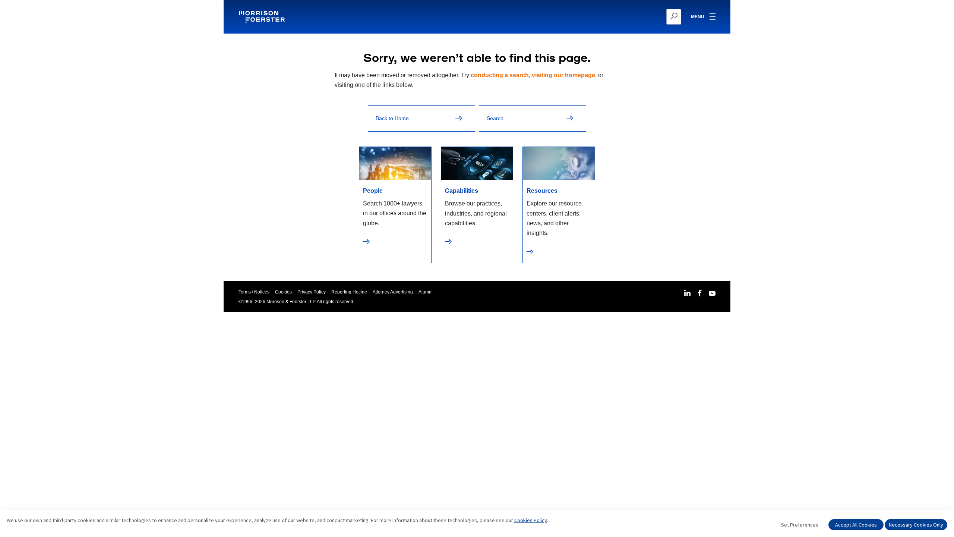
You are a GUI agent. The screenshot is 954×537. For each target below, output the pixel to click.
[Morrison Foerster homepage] (262, 17)
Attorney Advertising (393, 292)
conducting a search (500, 75)
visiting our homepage (563, 75)
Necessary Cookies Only (916, 524)
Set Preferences (799, 524)
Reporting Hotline (349, 292)
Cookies (283, 292)
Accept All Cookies (856, 524)
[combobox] (637, 17)
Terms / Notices (253, 292)
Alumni (425, 292)
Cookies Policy (530, 520)
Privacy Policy (311, 292)
